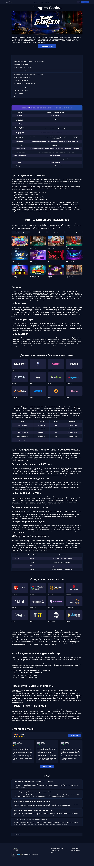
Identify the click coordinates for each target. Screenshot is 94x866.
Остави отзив (74, 735)
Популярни (19, 232)
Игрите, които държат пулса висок (23, 67)
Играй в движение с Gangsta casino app (24, 83)
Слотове (73, 232)
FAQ (15, 96)
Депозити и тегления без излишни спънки (25, 71)
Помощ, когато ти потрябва (21, 90)
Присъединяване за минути (21, 64)
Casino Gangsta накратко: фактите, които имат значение (29, 61)
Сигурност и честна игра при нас (22, 87)
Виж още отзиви (47, 766)
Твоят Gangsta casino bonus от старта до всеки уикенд (28, 74)
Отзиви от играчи (18, 93)
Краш (55, 232)
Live (37, 232)
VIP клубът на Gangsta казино (22, 77)
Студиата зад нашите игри (21, 80)
